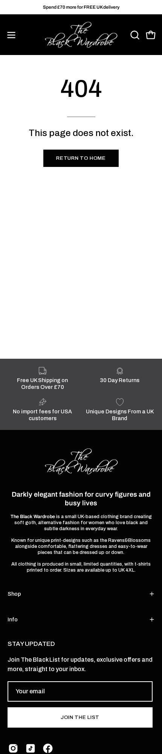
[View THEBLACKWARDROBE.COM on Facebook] (47, 748)
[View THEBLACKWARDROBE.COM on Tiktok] (30, 748)
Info (13, 619)
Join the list (80, 717)
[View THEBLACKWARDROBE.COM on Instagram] (13, 748)
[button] (134, 35)
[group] (81, 7)
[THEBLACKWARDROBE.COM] (81, 35)
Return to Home (81, 158)
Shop (14, 594)
